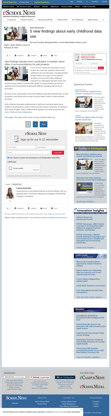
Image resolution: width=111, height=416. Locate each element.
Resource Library (8, 6)
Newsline (45, 6)
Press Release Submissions (68, 406)
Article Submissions (69, 404)
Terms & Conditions (37, 175)
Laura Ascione (23, 188)
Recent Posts (17, 184)
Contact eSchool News (69, 401)
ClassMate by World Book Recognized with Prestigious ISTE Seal (90, 318)
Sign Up (101, 68)
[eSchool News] (19, 13)
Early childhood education (34, 214)
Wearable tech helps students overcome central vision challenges (91, 179)
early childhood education (16, 214)
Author (8, 184)
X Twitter (96, 404)
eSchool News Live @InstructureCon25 (84, 218)
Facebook (95, 401)
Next (43, 124)
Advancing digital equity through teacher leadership (89, 118)
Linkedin (96, 406)
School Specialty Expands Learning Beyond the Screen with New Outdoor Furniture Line (90, 350)
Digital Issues (55, 6)
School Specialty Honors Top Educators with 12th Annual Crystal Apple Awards (90, 326)
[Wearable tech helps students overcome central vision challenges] (84, 192)
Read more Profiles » (86, 202)
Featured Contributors (42, 2)
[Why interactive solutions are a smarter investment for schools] (83, 107)
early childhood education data (54, 214)
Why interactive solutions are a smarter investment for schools (88, 92)
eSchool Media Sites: (10, 2)
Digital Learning (92, 20)
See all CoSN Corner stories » (90, 297)
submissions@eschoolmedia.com (54, 218)
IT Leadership (11, 20)
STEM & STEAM (62, 20)
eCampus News (24, 2)
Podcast (77, 6)
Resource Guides (66, 6)
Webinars (37, 6)
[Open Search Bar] (103, 19)
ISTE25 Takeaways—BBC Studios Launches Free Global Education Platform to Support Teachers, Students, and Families (90, 227)
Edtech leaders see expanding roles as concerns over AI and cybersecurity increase (88, 272)
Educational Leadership (45, 20)
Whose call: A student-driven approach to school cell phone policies (88, 264)
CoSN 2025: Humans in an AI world (90, 286)
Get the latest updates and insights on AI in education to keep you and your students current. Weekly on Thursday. (65, 384)
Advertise (15, 403)
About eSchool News (42, 401)
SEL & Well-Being (77, 20)
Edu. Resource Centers (24, 6)
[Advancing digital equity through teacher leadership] (83, 133)
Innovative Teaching (27, 20)
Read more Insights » (86, 247)
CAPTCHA (11, 162)
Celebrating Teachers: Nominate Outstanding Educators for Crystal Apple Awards (90, 342)
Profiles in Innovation (88, 6)
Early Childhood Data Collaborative (18, 112)
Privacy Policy (47, 175)
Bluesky (79, 1)
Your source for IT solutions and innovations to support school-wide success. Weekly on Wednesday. (39, 384)
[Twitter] (10, 201)
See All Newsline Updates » (89, 357)
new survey (36, 68)
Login (71, 1)
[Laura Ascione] (10, 198)
